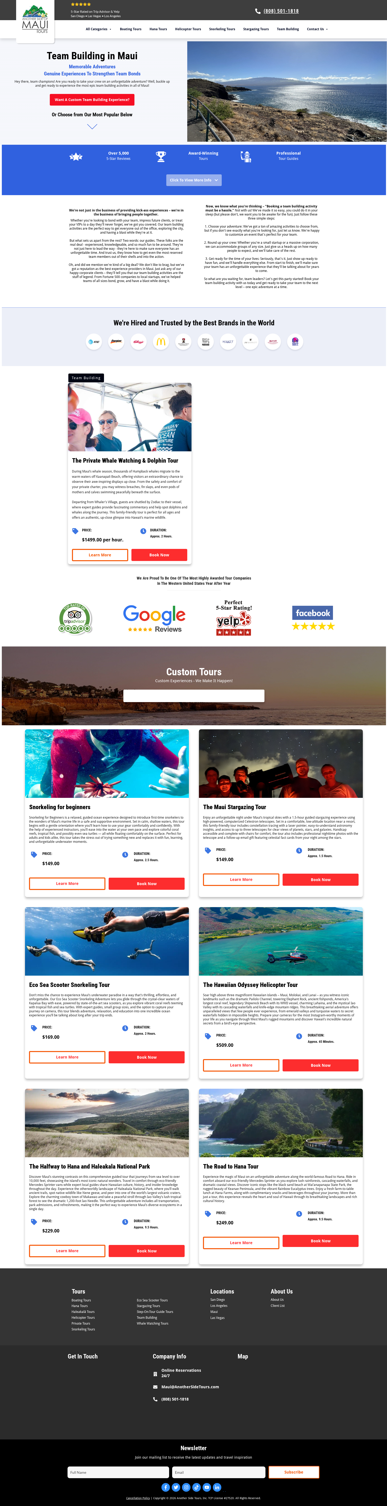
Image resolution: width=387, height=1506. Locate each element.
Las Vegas (94, 16)
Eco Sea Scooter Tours (152, 1300)
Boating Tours (130, 29)
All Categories (96, 29)
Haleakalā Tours (83, 1312)
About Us (277, 1300)
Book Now (159, 555)
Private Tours (81, 1323)
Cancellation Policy (138, 1498)
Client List (278, 1306)
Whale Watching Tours (152, 1323)
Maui (214, 1312)
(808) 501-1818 (175, 1399)
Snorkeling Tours (222, 29)
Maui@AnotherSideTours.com (190, 1386)
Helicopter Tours (188, 29)
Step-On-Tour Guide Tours (155, 1312)
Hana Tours (158, 29)
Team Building (288, 29)
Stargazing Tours (256, 29)
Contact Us (315, 29)
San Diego (78, 16)
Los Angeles (112, 16)
